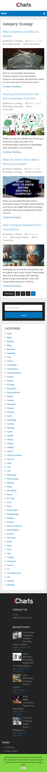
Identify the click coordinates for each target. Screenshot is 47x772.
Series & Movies (14, 526)
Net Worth (12, 490)
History (10, 439)
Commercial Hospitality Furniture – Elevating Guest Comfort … (23, 638)
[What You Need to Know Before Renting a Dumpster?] (23, 187)
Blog (9, 345)
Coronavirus (12, 369)
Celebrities (12, 365)
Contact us (9, 747)
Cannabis (11, 353)
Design (10, 380)
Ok (23, 768)
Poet (9, 506)
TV (8, 569)
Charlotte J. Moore (13, 234)
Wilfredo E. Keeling (13, 41)
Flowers (10, 412)
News (9, 494)
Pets (9, 502)
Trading (10, 557)
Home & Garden (14, 455)
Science (10, 522)
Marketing (11, 475)
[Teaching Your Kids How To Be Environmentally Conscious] (23, 124)
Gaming (10, 428)
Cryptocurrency (14, 373)
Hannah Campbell (13, 169)
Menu (4, 13)
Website (11, 585)
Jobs (9, 463)
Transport (11, 561)
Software (11, 538)
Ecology (9, 44)
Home (10, 451)
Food (9, 416)
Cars (9, 357)
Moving (10, 483)
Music (9, 486)
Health (17, 44)
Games (10, 424)
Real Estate (12, 510)
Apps (9, 333)
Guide (9, 432)
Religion (10, 518)
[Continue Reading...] (12, 86)
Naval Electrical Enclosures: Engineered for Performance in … (23, 660)
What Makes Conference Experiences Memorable (23, 702)
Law (9, 467)
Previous (9, 293)
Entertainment (13, 392)
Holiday (10, 447)
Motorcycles (13, 479)
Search (23, 315)
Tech (9, 549)
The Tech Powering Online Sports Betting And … (22, 724)
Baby (9, 337)
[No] (44, 763)
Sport (9, 541)
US (8, 577)
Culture (10, 377)
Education (18, 106)
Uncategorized (14, 573)
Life (9, 471)
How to (10, 459)
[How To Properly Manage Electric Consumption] (23, 255)
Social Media (13, 530)
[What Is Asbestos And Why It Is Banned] (23, 59)
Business (9, 172)
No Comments (32, 44)
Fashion (10, 400)
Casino (10, 361)
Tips (9, 553)
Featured (11, 404)
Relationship (12, 514)
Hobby (10, 443)
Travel (10, 565)
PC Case (11, 498)
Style (9, 545)
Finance (25, 237)
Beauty (10, 341)
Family (10, 396)
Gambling (11, 420)
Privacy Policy (11, 751)
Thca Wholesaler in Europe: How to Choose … (23, 681)
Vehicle (10, 581)
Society (10, 534)
